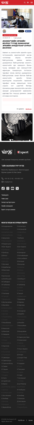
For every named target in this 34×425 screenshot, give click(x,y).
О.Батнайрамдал (22, 255)
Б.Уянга (3, 378)
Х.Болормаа (5, 273)
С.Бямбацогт (21, 279)
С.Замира (20, 308)
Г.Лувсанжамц (21, 317)
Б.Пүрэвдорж (5, 355)
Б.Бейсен (20, 270)
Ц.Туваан (4, 366)
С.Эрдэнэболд (6, 407)
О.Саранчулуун (6, 360)
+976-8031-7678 (18, 178)
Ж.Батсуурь (5, 258)
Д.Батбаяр (20, 249)
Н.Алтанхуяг (5, 229)
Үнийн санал (4, 199)
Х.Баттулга (4, 261)
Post (22, 31)
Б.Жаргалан (21, 305)
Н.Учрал (19, 375)
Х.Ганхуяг (20, 293)
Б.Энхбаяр (4, 398)
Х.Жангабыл (5, 305)
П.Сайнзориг (5, 357)
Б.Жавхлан (20, 302)
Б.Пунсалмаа (5, 352)
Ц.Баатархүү (21, 241)
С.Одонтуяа (5, 346)
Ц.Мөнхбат (20, 322)
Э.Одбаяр (20, 343)
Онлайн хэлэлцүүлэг (7, 206)
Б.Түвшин (4, 369)
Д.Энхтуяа (4, 401)
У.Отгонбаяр (21, 346)
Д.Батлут (4, 255)
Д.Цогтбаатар (21, 384)
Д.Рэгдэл (20, 355)
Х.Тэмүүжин (21, 369)
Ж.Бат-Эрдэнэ (6, 247)
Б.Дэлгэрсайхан (6, 302)
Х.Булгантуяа (5, 276)
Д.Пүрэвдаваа (21, 352)
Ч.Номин (4, 340)
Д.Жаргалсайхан (6, 308)
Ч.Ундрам (4, 375)
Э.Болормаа (21, 273)
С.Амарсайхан (21, 232)
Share (28, 31)
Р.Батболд (4, 252)
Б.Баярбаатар (6, 267)
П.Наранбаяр (5, 337)
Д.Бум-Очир (21, 276)
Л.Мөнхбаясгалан (7, 325)
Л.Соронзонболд (7, 363)
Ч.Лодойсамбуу (6, 317)
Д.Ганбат (20, 287)
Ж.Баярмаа (20, 267)
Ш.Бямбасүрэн (6, 279)
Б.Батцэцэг (20, 261)
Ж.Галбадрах (5, 282)
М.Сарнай (20, 360)
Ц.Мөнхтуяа (5, 331)
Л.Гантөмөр (5, 293)
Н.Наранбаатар (22, 334)
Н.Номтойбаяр (6, 343)
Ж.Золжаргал (21, 311)
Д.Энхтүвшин (21, 401)
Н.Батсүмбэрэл (22, 258)
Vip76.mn (28, 109)
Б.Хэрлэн (4, 384)
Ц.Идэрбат (20, 314)
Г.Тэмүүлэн (5, 372)
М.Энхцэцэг (5, 404)
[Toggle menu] (31, 2)
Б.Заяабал (4, 311)
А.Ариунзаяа (5, 238)
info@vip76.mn (8, 182)
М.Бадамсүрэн (6, 244)
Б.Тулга (19, 366)
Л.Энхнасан (21, 398)
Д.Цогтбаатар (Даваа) (8, 387)
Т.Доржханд (21, 299)
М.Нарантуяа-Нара (23, 337)
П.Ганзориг (5, 290)
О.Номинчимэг (22, 340)
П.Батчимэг (5, 264)
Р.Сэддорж (20, 363)
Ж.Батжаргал (21, 252)
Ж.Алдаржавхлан (6, 226)
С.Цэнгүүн (4, 390)
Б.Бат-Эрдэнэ (21, 247)
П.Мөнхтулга (21, 328)
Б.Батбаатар (5, 249)
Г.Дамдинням (5, 299)
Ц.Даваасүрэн (21, 296)
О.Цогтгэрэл (21, 387)
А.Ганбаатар (21, 284)
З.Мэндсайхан (21, 331)
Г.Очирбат (4, 349)
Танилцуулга (4, 195)
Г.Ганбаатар (5, 287)
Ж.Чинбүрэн (21, 390)
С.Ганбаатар (21, 282)
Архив (31, 420)
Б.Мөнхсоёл (5, 328)
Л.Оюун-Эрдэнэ (22, 349)
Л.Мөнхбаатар (6, 322)
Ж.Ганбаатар (5, 284)
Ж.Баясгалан (5, 270)
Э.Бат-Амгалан (21, 244)
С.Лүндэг (4, 320)
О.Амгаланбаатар (7, 235)
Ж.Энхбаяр (20, 395)
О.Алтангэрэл (21, 226)
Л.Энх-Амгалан (6, 395)
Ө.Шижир (20, 392)
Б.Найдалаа (5, 334)
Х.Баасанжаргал (6, 241)
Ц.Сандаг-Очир (22, 357)
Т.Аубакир (20, 238)
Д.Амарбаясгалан (7, 232)
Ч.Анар (19, 235)
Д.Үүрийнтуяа (5, 381)
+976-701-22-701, (9, 178)
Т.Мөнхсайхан (21, 325)
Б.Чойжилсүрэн (6, 392)
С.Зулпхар (4, 314)
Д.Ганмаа (20, 290)
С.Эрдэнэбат (21, 404)
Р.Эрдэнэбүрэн (22, 407)
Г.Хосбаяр (20, 381)
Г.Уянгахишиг (21, 378)
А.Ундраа (20, 372)
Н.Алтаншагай (21, 229)
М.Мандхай (20, 320)
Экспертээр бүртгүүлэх (8, 202)
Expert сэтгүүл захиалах (8, 209)
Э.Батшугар (21, 264)
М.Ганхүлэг (5, 296)
